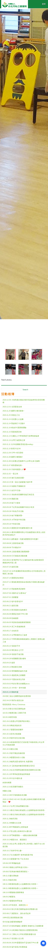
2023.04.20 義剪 (9, 663)
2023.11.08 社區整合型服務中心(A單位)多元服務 (21, 461)
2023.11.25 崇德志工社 (11, 415)
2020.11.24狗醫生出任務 (12, 823)
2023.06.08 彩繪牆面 (10, 618)
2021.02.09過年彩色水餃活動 (14, 738)
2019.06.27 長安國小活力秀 (13, 939)
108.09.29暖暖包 (9, 897)
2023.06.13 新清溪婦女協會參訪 (15, 610)
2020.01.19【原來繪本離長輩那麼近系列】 (19, 766)
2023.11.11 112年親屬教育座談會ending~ (18, 444)
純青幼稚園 (7, 783)
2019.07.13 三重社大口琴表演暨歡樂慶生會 (19, 934)
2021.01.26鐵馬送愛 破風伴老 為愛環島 (18, 762)
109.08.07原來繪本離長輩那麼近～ (16, 872)
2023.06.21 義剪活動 (10, 606)
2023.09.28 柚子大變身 (11, 503)
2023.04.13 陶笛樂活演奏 (12, 667)
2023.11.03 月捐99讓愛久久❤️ (14, 469)
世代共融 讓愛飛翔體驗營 (12, 922)
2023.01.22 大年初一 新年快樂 (14, 688)
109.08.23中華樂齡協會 (12, 863)
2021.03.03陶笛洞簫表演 (12, 725)
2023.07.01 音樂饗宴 (10, 597)
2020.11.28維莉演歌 (10, 819)
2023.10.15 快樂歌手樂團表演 (14, 486)
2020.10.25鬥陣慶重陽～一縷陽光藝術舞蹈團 (20, 835)
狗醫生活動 (7, 791)
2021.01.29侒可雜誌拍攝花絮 (14, 753)
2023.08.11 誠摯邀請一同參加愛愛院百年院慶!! (20, 539)
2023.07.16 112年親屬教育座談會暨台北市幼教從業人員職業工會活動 (24, 572)
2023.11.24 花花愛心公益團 (13, 419)
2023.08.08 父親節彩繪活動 (13, 543)
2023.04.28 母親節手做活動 (13, 654)
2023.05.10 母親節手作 (11, 646)
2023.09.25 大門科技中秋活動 (14, 520)
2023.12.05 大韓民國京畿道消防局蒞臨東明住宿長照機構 (24, 401)
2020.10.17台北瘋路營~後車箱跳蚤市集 (18, 855)
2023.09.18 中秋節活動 (11, 524)
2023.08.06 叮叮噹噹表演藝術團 (15, 556)
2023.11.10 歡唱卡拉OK (12, 449)
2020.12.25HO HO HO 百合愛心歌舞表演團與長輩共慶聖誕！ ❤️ (24, 800)
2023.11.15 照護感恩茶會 (12, 432)
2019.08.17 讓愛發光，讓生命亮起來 (17, 913)
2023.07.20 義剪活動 (10, 567)
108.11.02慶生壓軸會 (11, 876)
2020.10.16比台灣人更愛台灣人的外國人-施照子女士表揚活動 (24, 845)
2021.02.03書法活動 (10, 749)
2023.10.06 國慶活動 (10, 499)
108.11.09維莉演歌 (10, 880)
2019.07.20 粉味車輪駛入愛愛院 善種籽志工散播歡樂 (23, 926)
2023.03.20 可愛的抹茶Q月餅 (14, 679)
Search (25, 390)
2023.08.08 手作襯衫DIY (12, 547)
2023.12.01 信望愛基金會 (12, 407)
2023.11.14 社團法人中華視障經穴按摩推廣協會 (21, 436)
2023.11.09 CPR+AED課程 (13, 453)
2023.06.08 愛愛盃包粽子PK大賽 (15, 614)
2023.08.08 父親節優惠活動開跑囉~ (16, 552)
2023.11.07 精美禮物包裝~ (13, 465)
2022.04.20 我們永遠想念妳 (13, 700)
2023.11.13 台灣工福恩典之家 (14, 440)
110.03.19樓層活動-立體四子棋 (14, 713)
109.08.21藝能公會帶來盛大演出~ (16, 867)
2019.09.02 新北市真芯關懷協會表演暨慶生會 (20, 909)
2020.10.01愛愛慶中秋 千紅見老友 (16, 859)
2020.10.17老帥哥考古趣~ (12, 851)
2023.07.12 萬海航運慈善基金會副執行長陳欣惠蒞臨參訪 (24, 583)
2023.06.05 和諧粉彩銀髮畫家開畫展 (17, 622)
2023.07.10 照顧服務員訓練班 (14, 589)
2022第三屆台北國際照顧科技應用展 (17, 696)
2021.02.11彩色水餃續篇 (12, 734)
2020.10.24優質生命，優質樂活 (15, 840)
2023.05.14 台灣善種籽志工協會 (15, 635)
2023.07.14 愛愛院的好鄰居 (13, 578)
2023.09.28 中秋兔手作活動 (13, 511)
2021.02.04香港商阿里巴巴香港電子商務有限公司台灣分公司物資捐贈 (23, 743)
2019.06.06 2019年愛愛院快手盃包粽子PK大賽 (20, 943)
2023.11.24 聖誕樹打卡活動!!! (14, 423)
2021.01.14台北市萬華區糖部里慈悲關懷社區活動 (22, 770)
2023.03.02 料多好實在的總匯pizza (16, 684)
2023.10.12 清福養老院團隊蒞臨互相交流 (18, 495)
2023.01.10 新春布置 (10, 692)
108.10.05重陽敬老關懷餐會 (13, 892)
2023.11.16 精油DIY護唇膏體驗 (14, 428)
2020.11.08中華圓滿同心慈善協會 (15, 827)
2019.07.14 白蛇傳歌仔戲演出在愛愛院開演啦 (20, 930)
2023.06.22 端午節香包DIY (13, 601)
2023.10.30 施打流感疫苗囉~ (14, 478)
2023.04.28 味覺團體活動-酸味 (14, 659)
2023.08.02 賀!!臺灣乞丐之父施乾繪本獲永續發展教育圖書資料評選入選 (23, 561)
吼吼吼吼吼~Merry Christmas (14, 704)
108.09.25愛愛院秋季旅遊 (12, 901)
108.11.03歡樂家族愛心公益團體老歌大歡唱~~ (20, 884)
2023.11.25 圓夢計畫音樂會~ (13, 411)
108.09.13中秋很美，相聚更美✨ (15, 905)
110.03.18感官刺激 (10, 717)
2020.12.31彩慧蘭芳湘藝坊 (13, 787)
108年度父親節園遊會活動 (13, 918)
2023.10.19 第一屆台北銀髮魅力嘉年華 (17, 482)
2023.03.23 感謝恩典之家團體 (14, 675)
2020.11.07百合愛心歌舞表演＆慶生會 (17, 831)
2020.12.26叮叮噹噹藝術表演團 (15, 795)
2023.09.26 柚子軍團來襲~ (13, 515)
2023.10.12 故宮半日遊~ (12, 490)
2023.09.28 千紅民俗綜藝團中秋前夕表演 (18, 507)
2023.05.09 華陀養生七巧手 (13, 650)
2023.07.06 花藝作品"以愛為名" (15, 593)
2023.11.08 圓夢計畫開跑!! (13, 457)
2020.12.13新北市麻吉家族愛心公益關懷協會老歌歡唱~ (24, 810)
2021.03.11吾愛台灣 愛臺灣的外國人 (16, 721)
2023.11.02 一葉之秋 (10, 474)
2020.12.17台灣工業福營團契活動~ (16, 806)
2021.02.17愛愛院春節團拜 (13, 730)
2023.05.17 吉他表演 (10, 631)
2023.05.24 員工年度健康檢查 (14, 627)
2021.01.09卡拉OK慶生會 (12, 778)
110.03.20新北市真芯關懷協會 (14, 709)
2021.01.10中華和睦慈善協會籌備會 (16, 774)
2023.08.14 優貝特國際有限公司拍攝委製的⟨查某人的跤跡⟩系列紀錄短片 (24, 533)
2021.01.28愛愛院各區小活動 (14, 757)
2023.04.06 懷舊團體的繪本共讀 (15, 671)
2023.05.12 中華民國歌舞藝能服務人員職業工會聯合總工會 (24, 640)
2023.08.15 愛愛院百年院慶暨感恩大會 (17, 528)
